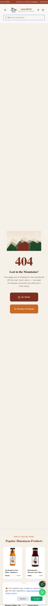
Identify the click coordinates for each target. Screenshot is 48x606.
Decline (23, 599)
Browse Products (25, 309)
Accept (37, 599)
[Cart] (43, 10)
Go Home (25, 297)
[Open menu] (5, 10)
